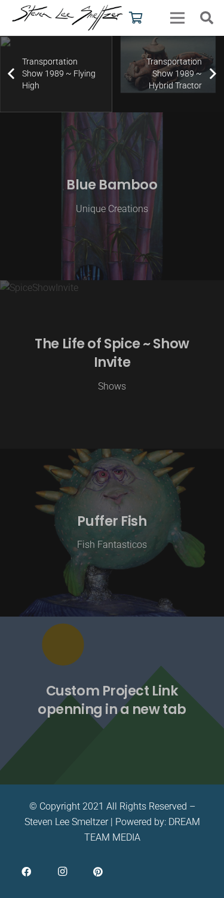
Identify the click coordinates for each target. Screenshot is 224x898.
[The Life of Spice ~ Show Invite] (112, 364)
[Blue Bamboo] (112, 196)
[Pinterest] (98, 872)
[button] (206, 18)
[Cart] (136, 18)
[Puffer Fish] (112, 533)
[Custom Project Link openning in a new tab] (112, 700)
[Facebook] (26, 872)
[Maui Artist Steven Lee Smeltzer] (68, 18)
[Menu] (177, 18)
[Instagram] (62, 872)
